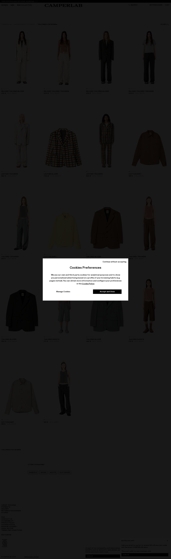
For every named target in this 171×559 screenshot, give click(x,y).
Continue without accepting (114, 262)
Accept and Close (107, 292)
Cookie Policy (88, 283)
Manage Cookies (63, 292)
